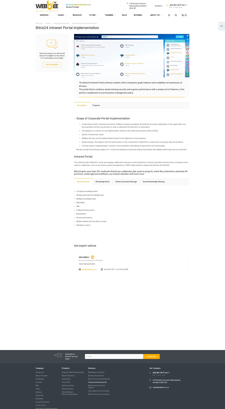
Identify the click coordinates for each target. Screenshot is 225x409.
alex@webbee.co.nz (89, 269)
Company (39, 368)
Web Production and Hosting (98, 394)
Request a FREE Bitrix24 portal (73, 372)
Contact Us (40, 372)
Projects (96, 105)
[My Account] (169, 15)
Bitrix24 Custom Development (99, 379)
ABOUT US (155, 15)
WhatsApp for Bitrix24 (96, 372)
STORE (92, 15)
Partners (39, 382)
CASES (61, 15)
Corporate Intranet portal (97, 382)
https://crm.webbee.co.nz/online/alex (92, 257)
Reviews (39, 392)
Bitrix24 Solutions (68, 376)
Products (65, 368)
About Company (42, 376)
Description (82, 105)
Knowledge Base (102, 182)
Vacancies (39, 395)
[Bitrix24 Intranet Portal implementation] (131, 35)
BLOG (124, 15)
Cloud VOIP (66, 382)
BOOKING (138, 15)
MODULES (77, 15)
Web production (67, 389)
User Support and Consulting (98, 391)
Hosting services (68, 385)
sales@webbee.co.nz (161, 387)
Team (38, 389)
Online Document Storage (126, 182)
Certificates (40, 379)
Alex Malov (84, 257)
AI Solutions (66, 379)
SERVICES (44, 15)
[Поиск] (175, 15)
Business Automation (96, 376)
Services (91, 368)
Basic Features (83, 182)
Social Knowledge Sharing (154, 182)
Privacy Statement (42, 402)
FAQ (37, 385)
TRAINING (109, 15)
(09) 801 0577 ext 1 (178, 5)
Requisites (39, 399)
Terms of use (40, 405)
